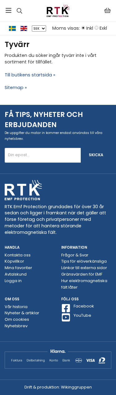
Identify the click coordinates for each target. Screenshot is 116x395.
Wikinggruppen (76, 387)
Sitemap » (16, 87)
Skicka (96, 154)
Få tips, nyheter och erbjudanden (44, 119)
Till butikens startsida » (30, 75)
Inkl (89, 28)
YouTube (82, 315)
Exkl (103, 28)
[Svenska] (14, 28)
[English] (26, 28)
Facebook (84, 306)
